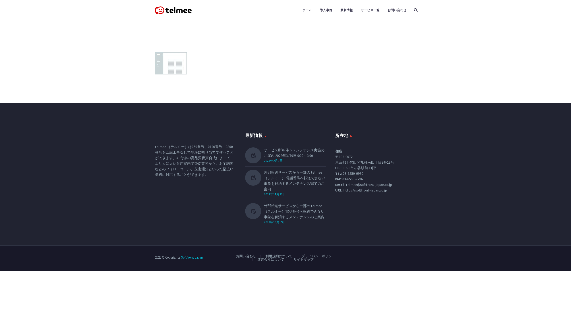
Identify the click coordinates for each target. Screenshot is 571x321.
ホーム (307, 10)
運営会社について (270, 259)
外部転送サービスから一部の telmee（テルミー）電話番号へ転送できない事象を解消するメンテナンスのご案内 (294, 211)
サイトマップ (304, 259)
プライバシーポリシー (318, 256)
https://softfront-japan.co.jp (365, 190)
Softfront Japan (192, 257)
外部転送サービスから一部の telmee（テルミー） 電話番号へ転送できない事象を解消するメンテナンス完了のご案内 (294, 180)
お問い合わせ (397, 10)
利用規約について (278, 256)
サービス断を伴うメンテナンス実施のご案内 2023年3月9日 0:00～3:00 (294, 153)
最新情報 (346, 10)
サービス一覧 (370, 10)
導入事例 (326, 10)
